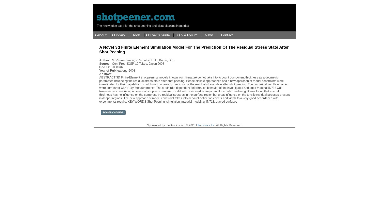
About (102, 35)
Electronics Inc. (206, 125)
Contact (227, 35)
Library (119, 35)
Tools (137, 35)
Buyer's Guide (159, 35)
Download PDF (113, 112)
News (209, 35)
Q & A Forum (187, 35)
